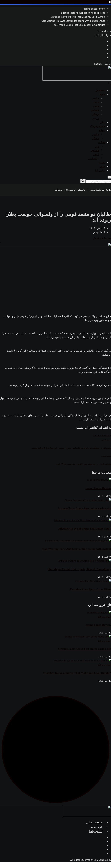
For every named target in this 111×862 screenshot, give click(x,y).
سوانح (102, 130)
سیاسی (95, 98)
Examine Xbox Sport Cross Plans (90, 589)
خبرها (102, 94)
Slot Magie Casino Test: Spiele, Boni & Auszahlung (79, 25)
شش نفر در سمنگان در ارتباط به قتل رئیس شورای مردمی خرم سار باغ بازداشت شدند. (71, 448)
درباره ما (96, 826)
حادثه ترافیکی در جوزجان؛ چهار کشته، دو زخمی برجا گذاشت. (83, 464)
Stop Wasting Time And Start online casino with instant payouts (73, 21)
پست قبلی (106, 440)
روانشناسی (93, 158)
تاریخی (95, 154)
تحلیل (102, 122)
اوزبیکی (107, 64)
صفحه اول (100, 90)
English (98, 64)
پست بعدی (106, 456)
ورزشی (95, 118)
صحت (96, 106)
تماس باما (100, 170)
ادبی (97, 146)
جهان (102, 166)
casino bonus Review (94, 8)
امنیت (96, 102)
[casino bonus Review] (99, 612)
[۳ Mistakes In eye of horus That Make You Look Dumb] (82, 660)
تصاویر (101, 162)
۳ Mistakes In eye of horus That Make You (84, 528)
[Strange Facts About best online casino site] (88, 636)
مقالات (101, 142)
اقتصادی (95, 110)
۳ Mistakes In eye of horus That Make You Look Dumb (78, 17)
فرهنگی (95, 114)
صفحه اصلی (94, 822)
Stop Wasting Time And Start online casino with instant (76, 548)
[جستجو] (109, 84)
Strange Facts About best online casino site (83, 12)
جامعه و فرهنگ (97, 126)
